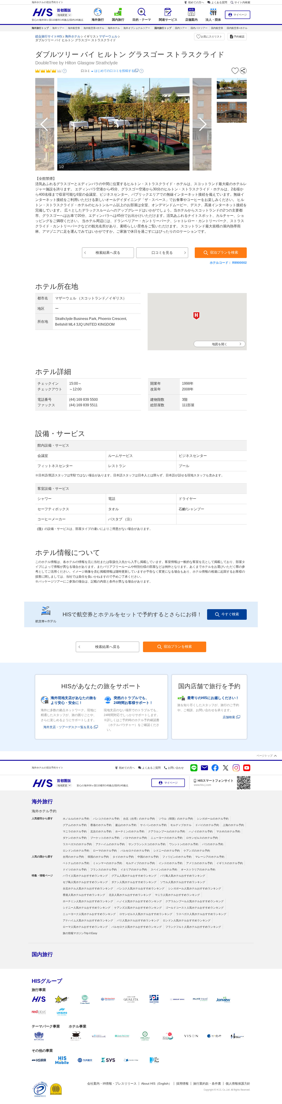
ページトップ (265, 755)
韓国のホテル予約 (98, 856)
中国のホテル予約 (148, 856)
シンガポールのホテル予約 (212, 818)
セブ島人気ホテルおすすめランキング (85, 882)
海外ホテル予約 (44, 811)
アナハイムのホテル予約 (110, 844)
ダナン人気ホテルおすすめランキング (133, 882)
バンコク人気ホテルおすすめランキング (140, 888)
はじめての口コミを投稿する (114, 70)
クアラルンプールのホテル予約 (166, 831)
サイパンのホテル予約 (153, 825)
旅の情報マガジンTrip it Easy (80, 933)
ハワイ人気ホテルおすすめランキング (85, 875)
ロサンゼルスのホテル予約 (202, 837)
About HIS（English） (156, 1083)
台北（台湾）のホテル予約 (139, 818)
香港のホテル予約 (100, 825)
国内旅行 (42, 954)
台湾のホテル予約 (73, 856)
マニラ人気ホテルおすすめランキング (177, 894)
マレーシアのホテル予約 (209, 856)
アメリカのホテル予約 (199, 863)
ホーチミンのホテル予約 (129, 831)
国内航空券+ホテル (237, 28)
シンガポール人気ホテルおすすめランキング (194, 888)
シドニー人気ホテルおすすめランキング (86, 907)
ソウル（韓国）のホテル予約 (176, 818)
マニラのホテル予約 (75, 831)
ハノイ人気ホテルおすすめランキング (139, 901)
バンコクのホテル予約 (106, 818)
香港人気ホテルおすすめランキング (84, 894)
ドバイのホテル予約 (207, 825)
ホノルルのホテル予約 (76, 818)
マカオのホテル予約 (228, 831)
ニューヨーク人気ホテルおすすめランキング (89, 914)
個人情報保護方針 (238, 1083)
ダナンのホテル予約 (75, 837)
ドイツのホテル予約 (75, 869)
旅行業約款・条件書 (207, 1083)
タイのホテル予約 (123, 856)
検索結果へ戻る (108, 252)
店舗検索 (229, 717)
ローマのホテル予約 (105, 850)
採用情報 (182, 1083)
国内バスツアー (199, 28)
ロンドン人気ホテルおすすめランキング (186, 920)
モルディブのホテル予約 (140, 863)
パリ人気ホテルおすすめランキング (138, 920)
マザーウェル (108, 36)
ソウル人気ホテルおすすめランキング (182, 882)
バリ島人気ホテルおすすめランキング (182, 875)
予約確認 (239, 36)
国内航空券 (217, 28)
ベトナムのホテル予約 (76, 863)
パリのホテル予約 (212, 844)
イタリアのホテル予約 (134, 869)
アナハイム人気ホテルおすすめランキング (88, 920)
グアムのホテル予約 (75, 825)
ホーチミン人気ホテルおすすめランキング (88, 901)
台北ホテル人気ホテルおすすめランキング (88, 888)
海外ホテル (114, 28)
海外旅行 (42, 801)
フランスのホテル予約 (103, 869)
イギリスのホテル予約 (229, 863)
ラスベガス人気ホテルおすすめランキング (201, 914)
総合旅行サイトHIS (48, 36)
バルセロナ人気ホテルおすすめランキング (136, 926)
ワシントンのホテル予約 (183, 844)
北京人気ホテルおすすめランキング (130, 894)
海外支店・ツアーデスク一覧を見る (68, 727)
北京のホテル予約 (100, 831)
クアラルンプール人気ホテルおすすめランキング (194, 901)
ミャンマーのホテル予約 (107, 863)
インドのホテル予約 (170, 863)
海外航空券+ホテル (93, 28)
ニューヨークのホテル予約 (166, 837)
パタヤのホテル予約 (135, 837)
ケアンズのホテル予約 (197, 850)
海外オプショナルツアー (136, 28)
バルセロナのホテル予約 (135, 850)
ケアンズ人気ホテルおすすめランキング (138, 907)
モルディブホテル (180, 825)
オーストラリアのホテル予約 (198, 869)
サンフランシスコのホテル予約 (146, 844)
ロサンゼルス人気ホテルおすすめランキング (145, 914)
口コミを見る (162, 252)
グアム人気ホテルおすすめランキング (133, 875)
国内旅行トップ (162, 28)
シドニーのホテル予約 (166, 850)
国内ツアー (181, 28)
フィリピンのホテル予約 (176, 856)
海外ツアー (58, 28)
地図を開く (219, 344)
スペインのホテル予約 (164, 869)
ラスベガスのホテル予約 (77, 844)
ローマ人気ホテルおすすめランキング (85, 926)
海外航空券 (74, 28)
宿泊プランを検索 (224, 252)
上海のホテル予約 (233, 825)
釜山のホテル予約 (125, 825)
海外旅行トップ (40, 28)
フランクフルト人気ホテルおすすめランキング (193, 926)
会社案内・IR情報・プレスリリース (112, 1083)
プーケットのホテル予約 (104, 837)
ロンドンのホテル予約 (76, 850)
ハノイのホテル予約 (201, 831)
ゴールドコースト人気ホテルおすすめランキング (194, 907)
